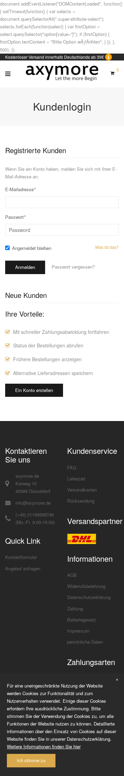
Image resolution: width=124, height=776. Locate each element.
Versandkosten (82, 489)
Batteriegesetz (81, 619)
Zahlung (75, 608)
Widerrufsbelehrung (86, 586)
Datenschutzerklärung (89, 597)
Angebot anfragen (22, 568)
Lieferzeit (76, 478)
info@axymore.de (33, 502)
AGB (72, 575)
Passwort (15, 217)
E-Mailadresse (20, 189)
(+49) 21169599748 (35, 514)
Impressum (78, 630)
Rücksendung (80, 500)
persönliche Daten (85, 641)
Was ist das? (107, 247)
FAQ (71, 467)
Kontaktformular (21, 557)
